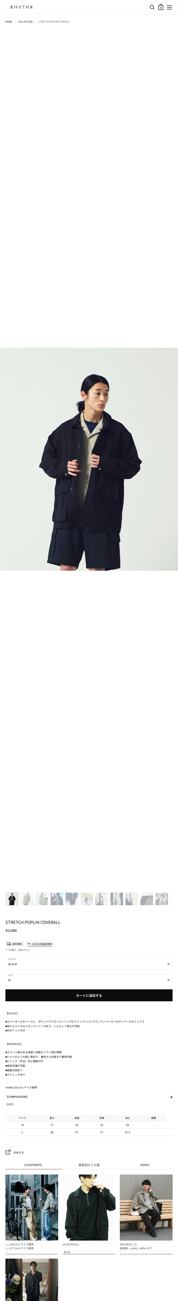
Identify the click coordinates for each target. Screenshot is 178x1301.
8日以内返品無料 (42, 944)
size (10, 975)
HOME (8, 21)
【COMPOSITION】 (17, 1096)
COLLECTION (25, 21)
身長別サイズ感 (89, 1165)
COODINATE (33, 1165)
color (12, 959)
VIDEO (144, 1165)
